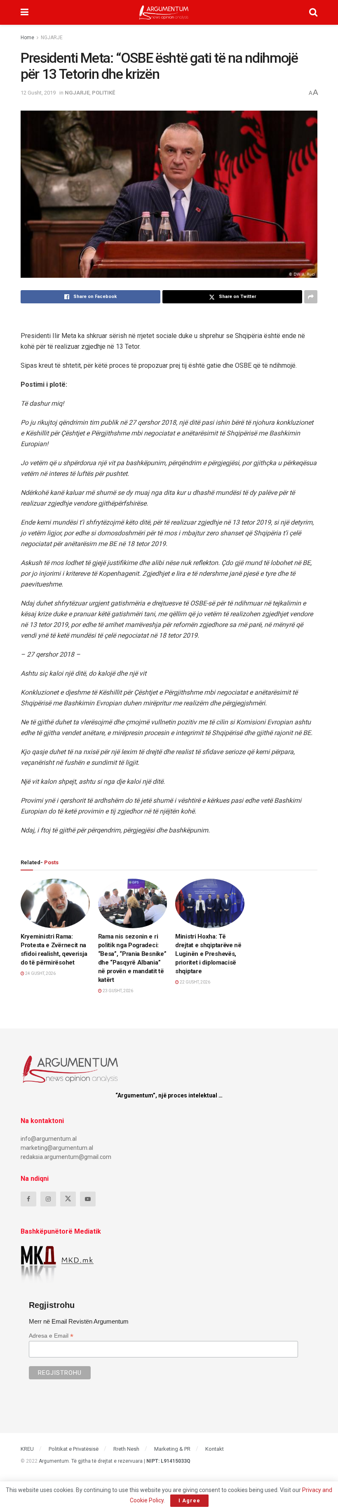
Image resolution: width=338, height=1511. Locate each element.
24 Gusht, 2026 (40, 973)
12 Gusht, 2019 (38, 93)
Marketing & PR (172, 1449)
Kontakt (214, 1449)
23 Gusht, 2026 (117, 990)
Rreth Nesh (126, 1449)
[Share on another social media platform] (310, 296)
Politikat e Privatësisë (74, 1449)
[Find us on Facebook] (28, 1199)
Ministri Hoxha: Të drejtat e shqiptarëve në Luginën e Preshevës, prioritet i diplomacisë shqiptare (208, 954)
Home (27, 37)
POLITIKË (103, 93)
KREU (27, 1449)
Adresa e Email (51, 1336)
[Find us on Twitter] (68, 1199)
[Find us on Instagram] (48, 1199)
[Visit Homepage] (164, 12)
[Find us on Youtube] (88, 1199)
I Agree (189, 1500)
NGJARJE (52, 37)
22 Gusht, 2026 (194, 982)
